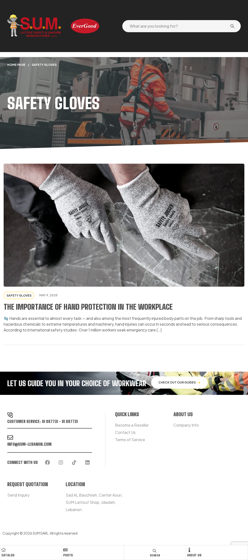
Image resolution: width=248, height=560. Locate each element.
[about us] (189, 550)
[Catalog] (3, 550)
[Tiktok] (74, 462)
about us (194, 555)
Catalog (8, 555)
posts (68, 555)
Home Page (16, 65)
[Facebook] (47, 462)
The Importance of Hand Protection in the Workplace (88, 306)
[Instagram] (61, 462)
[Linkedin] (87, 462)
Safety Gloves (19, 295)
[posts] (65, 550)
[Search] (232, 26)
